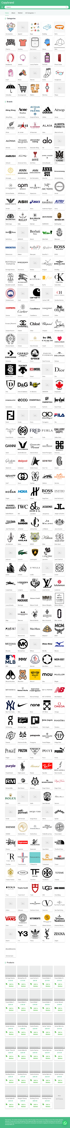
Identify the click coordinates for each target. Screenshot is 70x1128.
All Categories (29, 13)
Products (10, 963)
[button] (65, 1123)
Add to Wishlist (11, 985)
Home (7, 13)
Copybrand (7, 2)
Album (13, 13)
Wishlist (20, 13)
